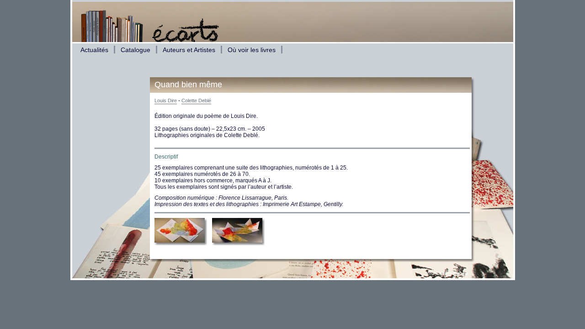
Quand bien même (188, 84)
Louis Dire (165, 100)
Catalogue (135, 49)
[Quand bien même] (180, 244)
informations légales (447, 273)
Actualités (94, 49)
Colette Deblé (196, 100)
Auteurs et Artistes (189, 49)
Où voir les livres (252, 49)
